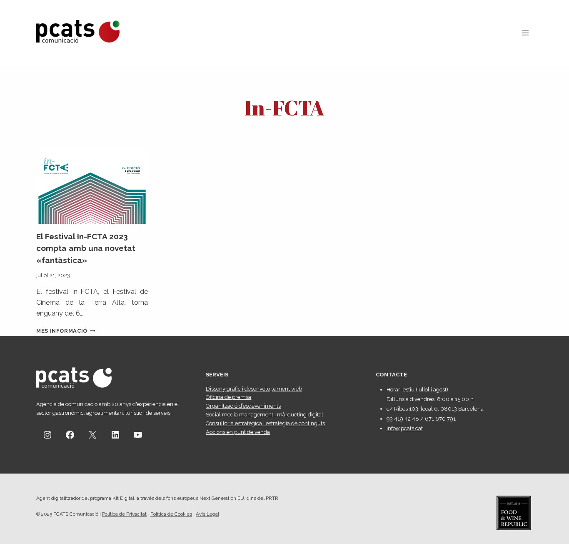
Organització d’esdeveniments (243, 406)
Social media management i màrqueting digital (264, 414)
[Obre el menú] (525, 32)
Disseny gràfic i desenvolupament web (254, 389)
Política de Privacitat (124, 514)
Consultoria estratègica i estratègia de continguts (265, 423)
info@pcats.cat (405, 428)
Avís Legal (207, 514)
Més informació (65, 331)
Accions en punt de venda (238, 432)
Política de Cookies (171, 514)
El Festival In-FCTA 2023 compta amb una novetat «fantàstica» (85, 248)
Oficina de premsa (228, 397)
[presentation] (92, 186)
